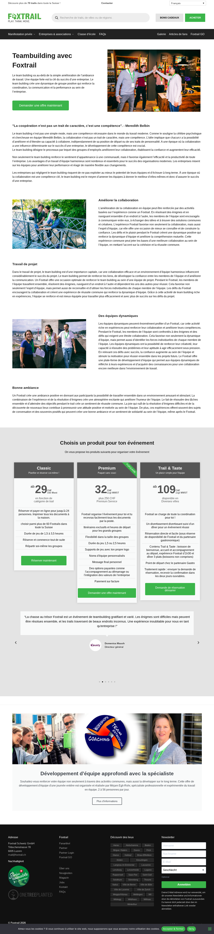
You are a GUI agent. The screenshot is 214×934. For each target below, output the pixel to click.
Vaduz (115, 884)
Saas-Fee (132, 875)
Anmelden (184, 884)
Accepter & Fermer (173, 928)
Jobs (62, 882)
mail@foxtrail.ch (17, 854)
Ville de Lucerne (121, 889)
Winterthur (132, 904)
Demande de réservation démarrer (170, 589)
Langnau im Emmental (124, 865)
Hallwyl (128, 855)
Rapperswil (118, 875)
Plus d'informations (107, 801)
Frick (149, 850)
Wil (150, 894)
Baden (148, 845)
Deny (191, 928)
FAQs (62, 891)
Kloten (120, 860)
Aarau (116, 845)
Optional (165, 877)
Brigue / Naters (120, 850)
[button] (15, 642)
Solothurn (117, 880)
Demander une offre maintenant (107, 592)
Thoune (147, 880)
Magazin (64, 877)
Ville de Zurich (143, 889)
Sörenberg (133, 880)
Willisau (147, 899)
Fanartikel (64, 843)
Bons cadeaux (169, 17)
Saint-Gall (147, 875)
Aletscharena (132, 845)
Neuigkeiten (65, 873)
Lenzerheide (133, 870)
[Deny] (209, 929)
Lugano (148, 870)
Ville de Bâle (146, 884)
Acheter (195, 17)
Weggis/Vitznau (120, 894)
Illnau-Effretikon (144, 855)
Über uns (64, 868)
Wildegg (117, 899)
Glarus (116, 855)
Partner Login (66, 852)
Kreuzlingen (142, 860)
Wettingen (138, 894)
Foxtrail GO (65, 857)
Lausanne (146, 865)
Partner (63, 848)
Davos (137, 850)
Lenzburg (117, 870)
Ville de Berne (129, 884)
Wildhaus (132, 899)
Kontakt (63, 887)
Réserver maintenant (43, 560)
